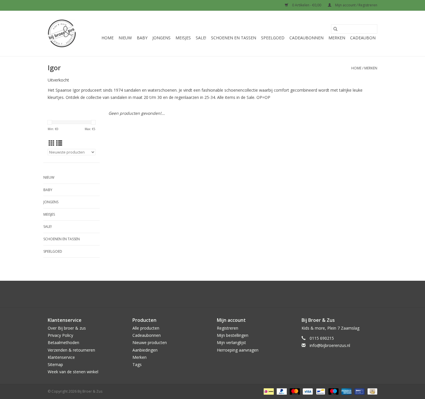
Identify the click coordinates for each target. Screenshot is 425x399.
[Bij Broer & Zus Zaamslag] (62, 33)
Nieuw (125, 37)
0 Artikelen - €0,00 (306, 5)
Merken (336, 37)
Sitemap (55, 364)
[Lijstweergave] (59, 143)
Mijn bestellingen (232, 335)
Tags (137, 364)
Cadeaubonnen (306, 37)
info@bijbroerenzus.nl (330, 345)
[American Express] (345, 391)
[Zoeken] (335, 29)
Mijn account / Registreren (355, 5)
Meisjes (183, 37)
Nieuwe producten (149, 342)
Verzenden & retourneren (71, 350)
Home (107, 37)
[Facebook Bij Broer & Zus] (207, 294)
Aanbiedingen (145, 350)
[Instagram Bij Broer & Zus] (217, 294)
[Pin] (358, 391)
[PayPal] (281, 391)
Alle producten (145, 328)
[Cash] (371, 391)
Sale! (201, 37)
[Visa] (307, 391)
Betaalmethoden (63, 342)
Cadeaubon (363, 37)
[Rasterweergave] (52, 143)
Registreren (227, 328)
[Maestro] (332, 391)
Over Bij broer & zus (67, 328)
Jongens (161, 37)
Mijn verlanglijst (231, 342)
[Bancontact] (320, 391)
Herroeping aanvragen (237, 350)
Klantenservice (61, 357)
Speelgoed (272, 37)
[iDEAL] (268, 391)
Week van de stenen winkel (73, 371)
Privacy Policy (60, 335)
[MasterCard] (294, 391)
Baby (142, 37)
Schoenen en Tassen (233, 37)
